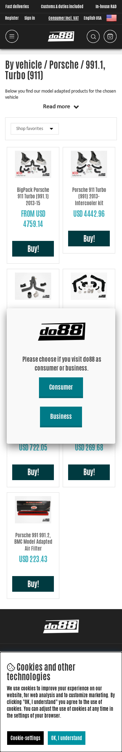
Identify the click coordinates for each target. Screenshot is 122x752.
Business (61, 416)
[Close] (115, 308)
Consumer (61, 386)
